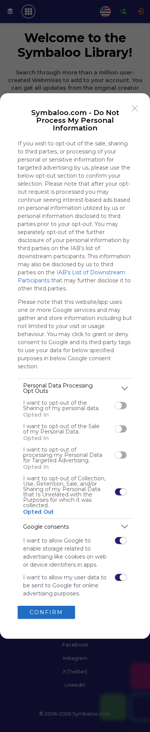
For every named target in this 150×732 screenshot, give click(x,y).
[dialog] (75, 365)
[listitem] (75, 388)
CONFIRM (46, 612)
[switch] (121, 405)
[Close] (135, 108)
